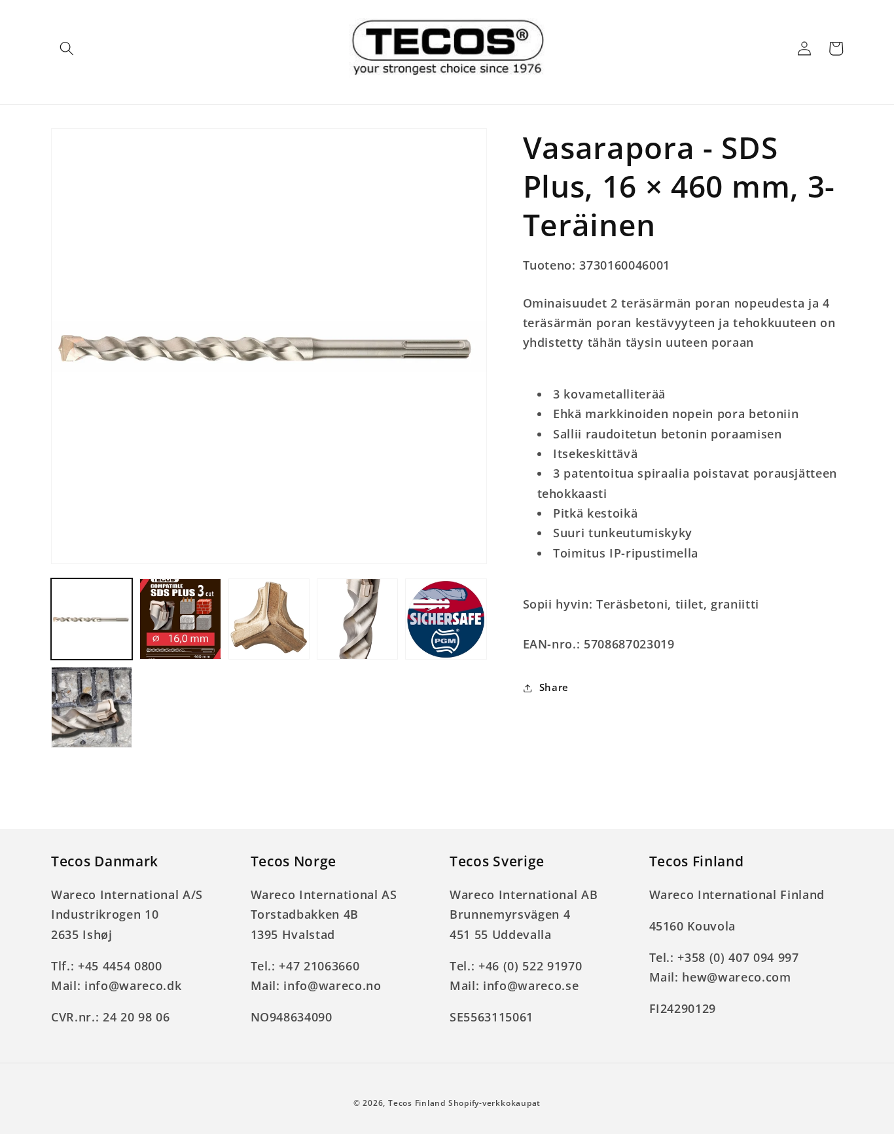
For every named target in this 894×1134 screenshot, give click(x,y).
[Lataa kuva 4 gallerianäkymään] (357, 619)
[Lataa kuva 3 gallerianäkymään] (269, 619)
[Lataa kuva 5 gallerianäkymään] (445, 619)
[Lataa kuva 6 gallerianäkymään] (91, 707)
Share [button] (554, 687)
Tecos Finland (417, 1102)
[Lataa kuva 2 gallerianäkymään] (180, 619)
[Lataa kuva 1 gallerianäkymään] (91, 619)
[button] (66, 48)
